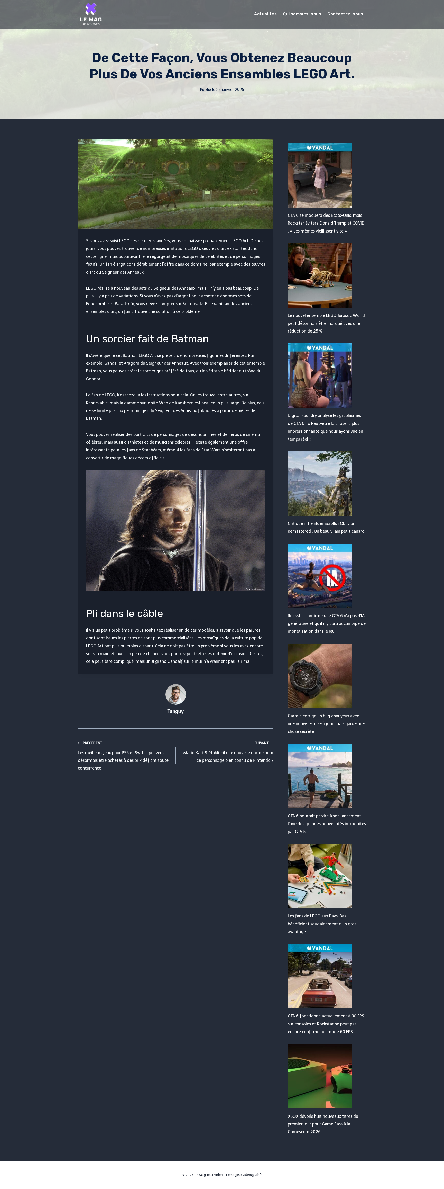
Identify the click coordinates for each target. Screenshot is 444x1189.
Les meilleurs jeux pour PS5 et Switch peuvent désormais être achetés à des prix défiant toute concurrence (123, 756)
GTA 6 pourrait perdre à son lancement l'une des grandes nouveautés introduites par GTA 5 (327, 823)
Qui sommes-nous (302, 14)
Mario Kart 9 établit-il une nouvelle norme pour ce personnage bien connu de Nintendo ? (228, 752)
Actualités (265, 14)
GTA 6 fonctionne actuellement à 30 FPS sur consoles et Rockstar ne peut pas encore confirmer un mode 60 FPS (326, 1024)
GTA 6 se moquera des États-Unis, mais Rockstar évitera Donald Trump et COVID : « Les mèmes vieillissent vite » (326, 223)
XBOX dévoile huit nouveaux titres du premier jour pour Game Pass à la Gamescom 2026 (323, 1124)
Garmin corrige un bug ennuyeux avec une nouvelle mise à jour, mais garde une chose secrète (326, 723)
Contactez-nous (345, 14)
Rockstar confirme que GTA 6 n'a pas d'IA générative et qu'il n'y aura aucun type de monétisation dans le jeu (327, 623)
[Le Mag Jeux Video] (91, 14)
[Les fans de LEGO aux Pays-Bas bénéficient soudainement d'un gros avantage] (327, 876)
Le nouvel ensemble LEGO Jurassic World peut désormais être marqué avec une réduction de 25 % (326, 323)
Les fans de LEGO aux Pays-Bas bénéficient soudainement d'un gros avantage (322, 924)
